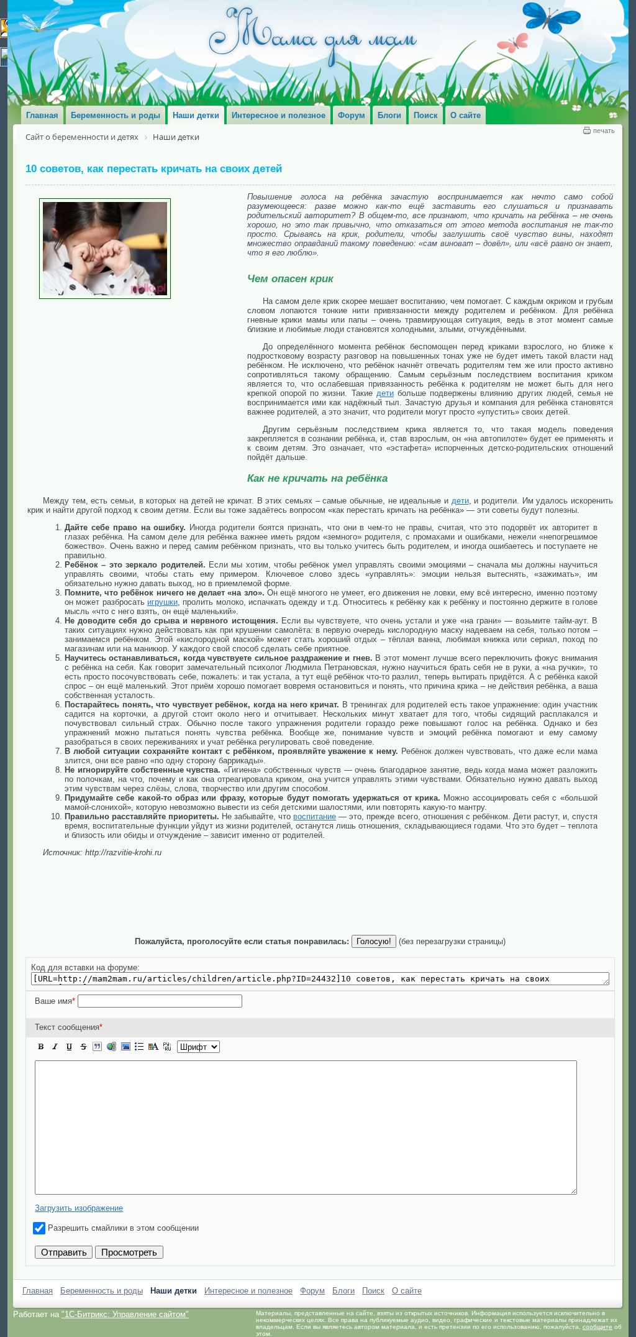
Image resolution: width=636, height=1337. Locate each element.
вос (299, 816)
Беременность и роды (101, 1290)
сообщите (597, 1326)
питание (321, 816)
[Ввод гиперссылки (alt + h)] (111, 1047)
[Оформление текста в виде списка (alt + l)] (139, 1047)
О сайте (407, 1290)
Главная (37, 1290)
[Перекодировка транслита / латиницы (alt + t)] (167, 1047)
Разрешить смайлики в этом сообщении (123, 1228)
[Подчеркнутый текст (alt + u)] (69, 1047)
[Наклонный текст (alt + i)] (55, 1047)
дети (385, 393)
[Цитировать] (97, 1047)
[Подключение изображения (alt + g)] (125, 1047)
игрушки (162, 602)
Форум (312, 1290)
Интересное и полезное (248, 1290)
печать (604, 130)
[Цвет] (153, 1047)
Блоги (343, 1290)
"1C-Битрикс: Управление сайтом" (125, 1314)
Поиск (373, 1290)
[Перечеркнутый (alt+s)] (83, 1047)
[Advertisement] (137, 392)
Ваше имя (55, 1001)
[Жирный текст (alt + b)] (41, 1047)
